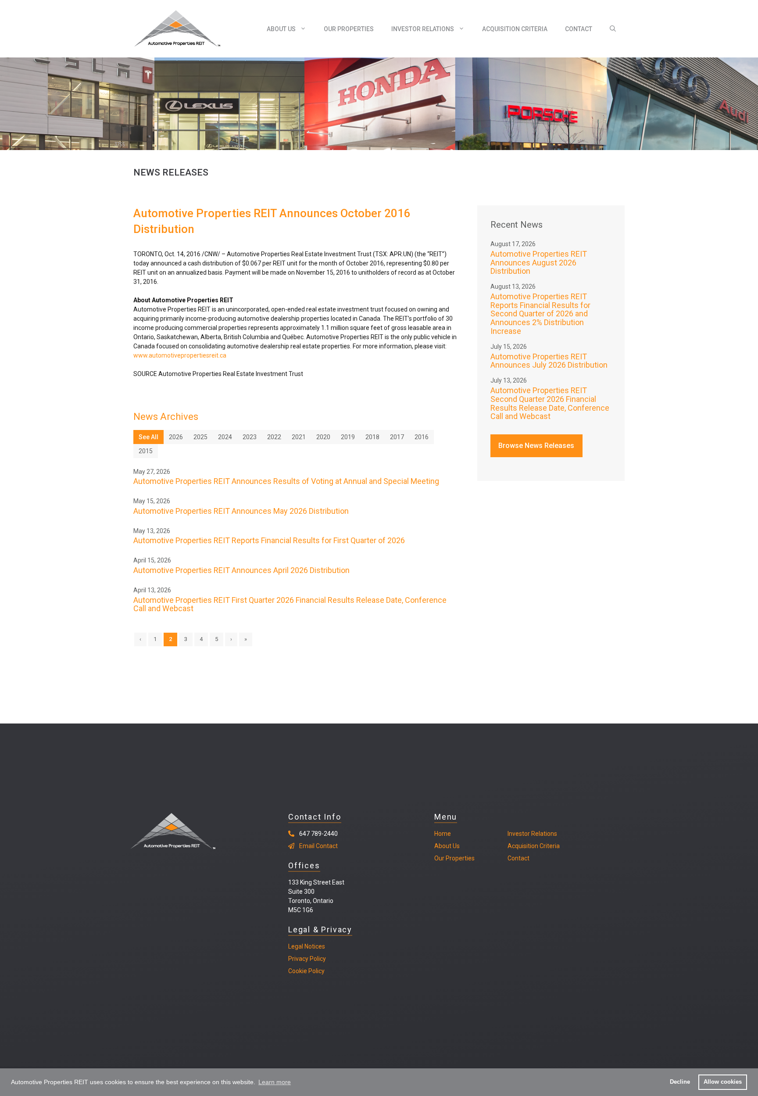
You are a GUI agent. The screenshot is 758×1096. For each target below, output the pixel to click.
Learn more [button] (274, 1081)
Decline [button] (680, 1082)
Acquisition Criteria (514, 28)
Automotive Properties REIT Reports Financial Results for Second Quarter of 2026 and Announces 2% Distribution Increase (540, 314)
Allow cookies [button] (723, 1082)
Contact (578, 28)
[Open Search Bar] (613, 29)
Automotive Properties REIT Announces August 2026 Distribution (538, 262)
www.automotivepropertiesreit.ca (179, 355)
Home (442, 833)
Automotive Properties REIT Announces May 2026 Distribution (241, 511)
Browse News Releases (536, 445)
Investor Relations (422, 28)
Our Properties (349, 28)
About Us (281, 28)
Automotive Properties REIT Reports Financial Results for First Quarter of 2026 (269, 540)
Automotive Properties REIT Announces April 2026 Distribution (241, 570)
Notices (314, 946)
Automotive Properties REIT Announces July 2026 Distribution (549, 361)
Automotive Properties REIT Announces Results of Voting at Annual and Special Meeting (286, 481)
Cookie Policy (306, 970)
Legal (295, 946)
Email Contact (318, 845)
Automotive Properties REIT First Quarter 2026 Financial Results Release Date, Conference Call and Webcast (290, 604)
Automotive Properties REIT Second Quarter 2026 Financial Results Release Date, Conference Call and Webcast (549, 403)
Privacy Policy (307, 958)
